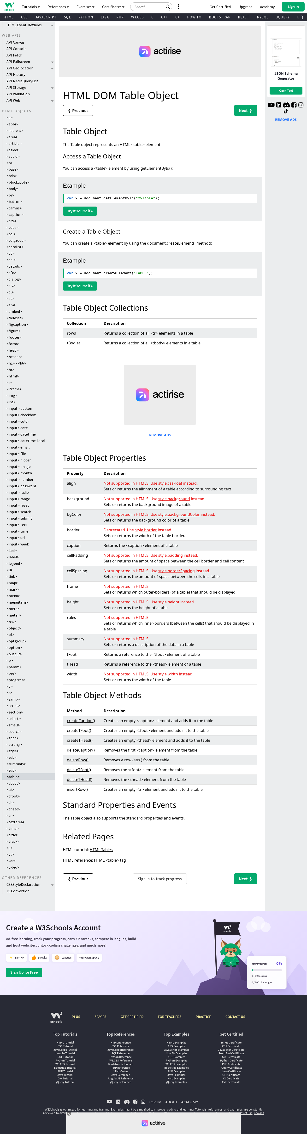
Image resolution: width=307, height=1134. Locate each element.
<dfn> (11, 272)
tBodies (74, 343)
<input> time (17, 531)
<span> (12, 737)
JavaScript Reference (120, 1049)
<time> (12, 828)
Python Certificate (231, 1060)
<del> (11, 259)
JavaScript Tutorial (65, 1049)
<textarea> (15, 822)
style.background (174, 498)
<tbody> (13, 783)
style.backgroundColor (179, 514)
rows (71, 333)
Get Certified (220, 6)
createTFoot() (79, 730)
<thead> (13, 809)
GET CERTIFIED (132, 1016)
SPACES (100, 1016)
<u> (9, 847)
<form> (12, 343)
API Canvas (15, 42)
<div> (10, 285)
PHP (120, 17)
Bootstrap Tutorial (65, 1067)
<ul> (10, 854)
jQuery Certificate (231, 1067)
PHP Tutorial (65, 1071)
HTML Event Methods (24, 24)
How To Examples (176, 1053)
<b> (9, 162)
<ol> (10, 634)
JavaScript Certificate (231, 1049)
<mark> (12, 589)
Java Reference (120, 1075)
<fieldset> (15, 317)
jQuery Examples (176, 1082)
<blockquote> (18, 182)
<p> (9, 660)
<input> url (15, 537)
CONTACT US (235, 1016)
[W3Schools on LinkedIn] (279, 105)
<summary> (16, 763)
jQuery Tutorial (65, 1082)
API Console (16, 48)
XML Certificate (231, 1082)
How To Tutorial (65, 1053)
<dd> (10, 253)
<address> (14, 130)
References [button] (57, 6)
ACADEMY (189, 1102)
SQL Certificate (231, 1057)
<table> (13, 776)
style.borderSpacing (176, 570)
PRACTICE (203, 1016)
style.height (168, 602)
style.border (146, 530)
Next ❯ (245, 110)
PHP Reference (121, 1067)
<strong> (14, 744)
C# (177, 17)
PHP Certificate (231, 1064)
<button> (14, 201)
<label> (12, 557)
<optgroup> (16, 641)
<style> (12, 750)
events (178, 818)
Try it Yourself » (80, 210)
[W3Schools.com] (56, 1019)
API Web (13, 100)
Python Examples (176, 1060)
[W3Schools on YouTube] (271, 105)
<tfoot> (13, 796)
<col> (11, 233)
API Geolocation (19, 68)
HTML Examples (176, 1042)
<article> (14, 143)
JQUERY (283, 17)
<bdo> (11, 175)
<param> (14, 666)
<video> (12, 867)
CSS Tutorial (65, 1046)
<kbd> (11, 550)
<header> (14, 356)
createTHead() (80, 740)
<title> (12, 834)
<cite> (11, 221)
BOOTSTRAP (219, 17)
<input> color (17, 421)
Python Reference (121, 1057)
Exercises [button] (84, 6)
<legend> (14, 563)
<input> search (18, 511)
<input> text (16, 524)
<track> (12, 841)
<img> (11, 395)
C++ (164, 17)
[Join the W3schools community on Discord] (286, 105)
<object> (13, 628)
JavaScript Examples (176, 1049)
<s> (9, 692)
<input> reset (17, 505)
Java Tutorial (65, 1075)
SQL (67, 17)
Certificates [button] (112, 6)
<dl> (10, 292)
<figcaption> (17, 324)
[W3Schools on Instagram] (301, 105)
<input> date (17, 427)
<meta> (13, 608)
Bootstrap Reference (120, 1064)
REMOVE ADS (160, 435)
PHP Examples (176, 1071)
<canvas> (14, 208)
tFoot (72, 654)
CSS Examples (176, 1046)
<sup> (11, 770)
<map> (12, 582)
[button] (168, 7)
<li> (9, 569)
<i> (9, 382)
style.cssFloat (170, 483)
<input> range (18, 498)
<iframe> (14, 389)
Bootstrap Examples (176, 1067)
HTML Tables (101, 849)
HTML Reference (121, 1042)
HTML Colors (120, 1071)
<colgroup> (16, 240)
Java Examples (176, 1075)
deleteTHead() (79, 779)
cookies (259, 1113)
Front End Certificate (231, 1053)
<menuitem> (17, 602)
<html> (12, 376)
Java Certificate (231, 1071)
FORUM (155, 1102)
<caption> (15, 214)
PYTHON (85, 17)
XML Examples (176, 1078)
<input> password (21, 485)
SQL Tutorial (65, 1057)
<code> (12, 227)
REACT (243, 17)
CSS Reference (121, 1046)
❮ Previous (78, 110)
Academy (267, 6)
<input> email (18, 447)
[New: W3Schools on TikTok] (286, 111)
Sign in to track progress (160, 878)
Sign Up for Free (24, 972)
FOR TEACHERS (169, 1016)
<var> (11, 860)
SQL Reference (121, 1053)
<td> (10, 789)
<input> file (16, 453)
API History (15, 74)
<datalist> (15, 246)
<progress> (15, 679)
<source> (14, 731)
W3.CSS (137, 17)
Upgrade (245, 6)
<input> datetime (21, 434)
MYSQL (263, 17)
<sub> (11, 757)
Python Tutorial (65, 1060)
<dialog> (13, 279)
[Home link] (9, 6)
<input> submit (19, 518)
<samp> (13, 699)
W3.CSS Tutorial (65, 1064)
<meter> (13, 615)
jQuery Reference (120, 1082)
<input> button (19, 408)
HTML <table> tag (110, 860)
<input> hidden (18, 460)
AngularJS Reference (120, 1078)
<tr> (10, 815)
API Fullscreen (18, 61)
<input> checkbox (21, 414)
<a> (9, 117)
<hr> (10, 369)
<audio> (13, 156)
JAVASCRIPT (46, 17)
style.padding (170, 555)
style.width (168, 674)
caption (74, 545)
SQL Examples (176, 1057)
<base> (12, 169)
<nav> (11, 621)
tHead (72, 664)
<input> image (18, 466)
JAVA (104, 17)
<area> (12, 137)
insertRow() (77, 789)
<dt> (10, 298)
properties (153, 818)
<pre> (11, 673)
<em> (11, 305)
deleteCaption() (81, 750)
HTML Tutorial (65, 1042)
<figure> (13, 330)
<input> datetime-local (25, 440)
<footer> (14, 337)
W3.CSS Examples (176, 1064)
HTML (9, 17)
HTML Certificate (231, 1042)
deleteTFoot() (79, 769)
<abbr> (12, 124)
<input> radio (17, 492)
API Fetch (14, 55)
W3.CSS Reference (120, 1060)
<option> (14, 647)
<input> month (19, 473)
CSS (24, 17)
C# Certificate (231, 1078)
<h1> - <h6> (16, 363)
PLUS (76, 1016)
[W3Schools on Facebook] (294, 105)
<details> (14, 266)
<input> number (19, 479)
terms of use (244, 1113)
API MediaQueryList (22, 81)
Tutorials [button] (30, 6)
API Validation (18, 93)
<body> (12, 188)
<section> (14, 712)
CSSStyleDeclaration (23, 884)
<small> (13, 725)
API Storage (16, 87)
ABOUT (171, 1102)
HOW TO (194, 17)
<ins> (11, 401)
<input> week (17, 544)
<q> (9, 686)
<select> (13, 718)
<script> (13, 705)
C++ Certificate (231, 1075)
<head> (12, 350)
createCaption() (81, 720)
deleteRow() (78, 760)
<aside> (12, 149)
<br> (10, 195)
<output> (14, 653)
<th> (10, 802)
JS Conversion (18, 890)
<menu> (13, 595)
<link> (11, 576)
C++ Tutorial (65, 1078)
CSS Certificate (231, 1046)
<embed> (14, 311)
